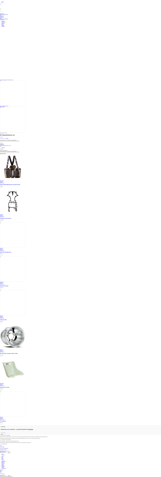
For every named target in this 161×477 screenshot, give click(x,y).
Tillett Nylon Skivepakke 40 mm (5, 252)
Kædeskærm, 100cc (3, 319)
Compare (3, 467)
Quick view (1, 181)
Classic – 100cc (9, 145)
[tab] (81, 147)
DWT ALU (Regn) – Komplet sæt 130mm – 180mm (9, 353)
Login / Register (4, 468)
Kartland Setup (2, 13)
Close (1, 470)
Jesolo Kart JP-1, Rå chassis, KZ (5, 218)
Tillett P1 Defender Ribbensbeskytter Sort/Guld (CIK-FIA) (10, 184)
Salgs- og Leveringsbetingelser (4, 448)
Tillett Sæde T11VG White (4, 387)
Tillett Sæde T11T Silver (4, 285)
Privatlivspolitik (2, 446)
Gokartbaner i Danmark (3, 449)
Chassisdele (4, 145)
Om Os (1, 445)
